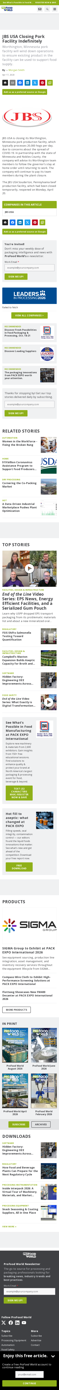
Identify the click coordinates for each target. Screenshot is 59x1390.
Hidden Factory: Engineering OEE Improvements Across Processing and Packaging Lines (19, 680)
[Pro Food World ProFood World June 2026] (44, 1045)
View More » (9, 1226)
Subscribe (18, 1124)
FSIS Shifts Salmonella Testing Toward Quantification (16, 636)
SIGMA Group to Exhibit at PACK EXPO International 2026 (28, 950)
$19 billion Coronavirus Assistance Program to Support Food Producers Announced (18, 466)
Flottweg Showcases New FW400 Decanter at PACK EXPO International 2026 (27, 995)
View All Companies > (29, 315)
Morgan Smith (16, 70)
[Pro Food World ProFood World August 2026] (15, 1045)
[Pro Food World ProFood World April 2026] (15, 1091)
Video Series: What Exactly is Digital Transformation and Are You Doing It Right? (17, 702)
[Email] (12, 83)
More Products (16, 1009)
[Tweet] (35, 83)
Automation (9, 437)
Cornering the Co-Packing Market (19, 484)
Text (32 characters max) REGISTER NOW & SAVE (19, 793)
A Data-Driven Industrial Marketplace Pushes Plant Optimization (19, 507)
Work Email (12, 262)
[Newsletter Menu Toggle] (40, 9)
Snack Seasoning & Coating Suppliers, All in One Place (20, 1211)
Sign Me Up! (16, 276)
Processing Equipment (15, 1205)
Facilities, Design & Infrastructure (23, 589)
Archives (41, 1124)
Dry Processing (11, 479)
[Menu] (55, 9)
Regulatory (9, 629)
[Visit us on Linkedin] (17, 1322)
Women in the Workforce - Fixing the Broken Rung (19, 443)
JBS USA (9, 212)
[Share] (20, 83)
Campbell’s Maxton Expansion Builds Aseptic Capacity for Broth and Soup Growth (18, 660)
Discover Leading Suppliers (20, 351)
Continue (29, 1383)
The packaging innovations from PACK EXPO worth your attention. (21, 375)
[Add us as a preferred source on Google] (50, 83)
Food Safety (9, 695)
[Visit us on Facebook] (11, 1322)
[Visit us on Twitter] (3, 1322)
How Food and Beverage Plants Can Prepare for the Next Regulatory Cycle (20, 1171)
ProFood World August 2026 (15, 1067)
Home (5, 458)
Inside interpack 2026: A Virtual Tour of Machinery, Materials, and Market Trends (19, 1192)
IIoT (4, 500)
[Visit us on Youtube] (24, 1322)
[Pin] (42, 83)
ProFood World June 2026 (44, 1067)
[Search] (47, 9)
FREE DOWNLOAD (19, 867)
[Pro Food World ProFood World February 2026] (44, 1091)
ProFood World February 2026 (43, 1113)
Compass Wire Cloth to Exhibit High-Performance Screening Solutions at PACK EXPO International (26, 980)
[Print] (5, 83)
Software (8, 673)
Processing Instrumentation (19, 1184)
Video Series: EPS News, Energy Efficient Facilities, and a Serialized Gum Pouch (27, 601)
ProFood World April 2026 (15, 1113)
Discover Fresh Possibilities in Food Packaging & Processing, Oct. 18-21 (21, 332)
